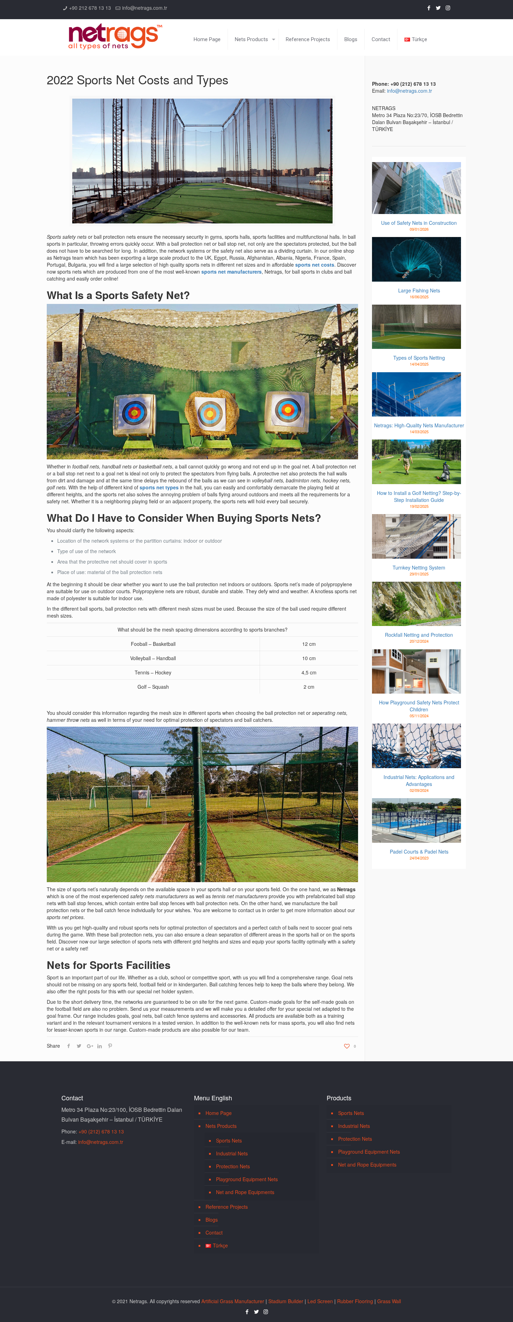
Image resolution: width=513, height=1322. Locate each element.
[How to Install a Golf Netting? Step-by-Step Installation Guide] (416, 462)
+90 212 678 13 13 (90, 7)
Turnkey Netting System (419, 567)
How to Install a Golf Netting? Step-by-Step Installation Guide (419, 496)
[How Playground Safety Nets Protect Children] (416, 671)
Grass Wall (389, 1301)
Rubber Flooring (355, 1301)
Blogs (212, 1219)
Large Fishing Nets (419, 290)
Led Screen (320, 1301)
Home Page (219, 1112)
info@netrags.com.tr (144, 7)
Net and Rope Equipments (245, 1192)
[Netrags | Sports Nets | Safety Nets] (115, 32)
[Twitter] (438, 7)
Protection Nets (233, 1166)
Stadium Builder (285, 1301)
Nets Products (221, 1125)
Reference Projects (227, 1206)
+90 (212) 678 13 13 (101, 1131)
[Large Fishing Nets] (416, 259)
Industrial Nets (232, 1153)
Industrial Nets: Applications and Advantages (419, 780)
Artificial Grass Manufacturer (232, 1301)
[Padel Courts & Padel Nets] (416, 820)
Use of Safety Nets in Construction (419, 222)
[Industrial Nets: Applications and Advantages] (416, 746)
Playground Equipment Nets (247, 1179)
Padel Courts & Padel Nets (419, 851)
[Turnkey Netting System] (416, 536)
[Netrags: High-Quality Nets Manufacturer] (416, 394)
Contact (214, 1232)
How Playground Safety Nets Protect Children (419, 706)
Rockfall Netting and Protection (419, 634)
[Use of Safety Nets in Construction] (416, 188)
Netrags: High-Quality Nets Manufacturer (419, 425)
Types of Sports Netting (419, 357)
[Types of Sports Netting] (416, 327)
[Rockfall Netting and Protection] (416, 604)
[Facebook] (429, 7)
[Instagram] (448, 7)
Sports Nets (229, 1140)
